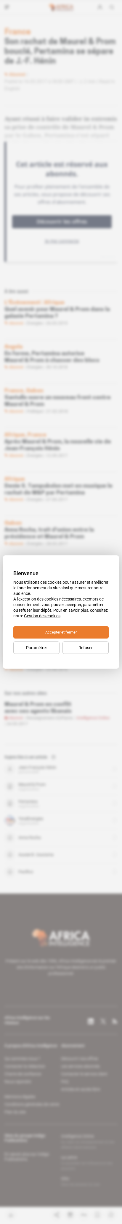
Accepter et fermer (61, 632)
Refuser (85, 647)
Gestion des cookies (42, 615)
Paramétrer (36, 647)
